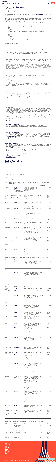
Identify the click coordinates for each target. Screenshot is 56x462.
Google (15, 224)
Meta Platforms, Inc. (17, 295)
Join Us (45, 3)
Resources (10, 3)
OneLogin (6, 457)
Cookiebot (22, 179)
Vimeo (15, 189)
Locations (14, 3)
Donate (53, 3)
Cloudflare (16, 206)
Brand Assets (6, 449)
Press (5, 448)
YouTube (15, 288)
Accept (49, 459)
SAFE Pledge (6, 452)
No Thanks (52, 459)
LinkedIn (15, 187)
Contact (6, 450)
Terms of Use (6, 454)
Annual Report (7, 451)
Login (48, 3)
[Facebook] (6, 444)
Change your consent (8, 177)
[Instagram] (8, 444)
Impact (3, 3)
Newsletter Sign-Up (7, 447)
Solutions (6, 3)
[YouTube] (11, 444)
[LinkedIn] (9, 444)
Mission (6, 445)
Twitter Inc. (16, 188)
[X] (5, 444)
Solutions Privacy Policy (8, 456)
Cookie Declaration (7, 455)
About (18, 3)
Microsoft (16, 261)
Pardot (15, 241)
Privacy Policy (45, 459)
